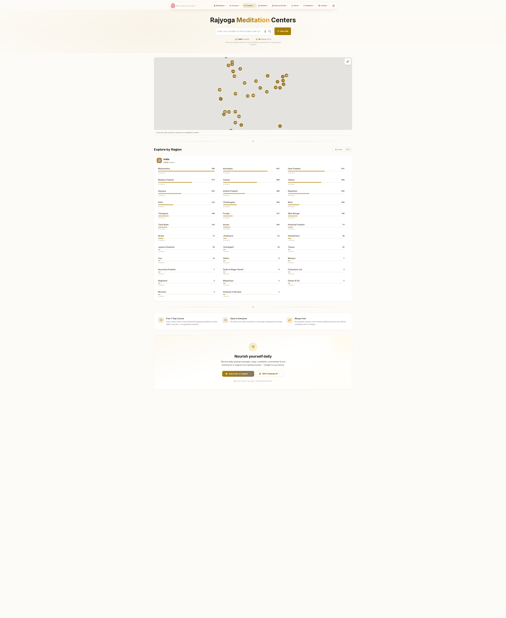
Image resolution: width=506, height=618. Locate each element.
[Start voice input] (265, 31)
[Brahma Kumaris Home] (183, 5)
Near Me (284, 31)
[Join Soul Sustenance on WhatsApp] (334, 6)
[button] (235, 94)
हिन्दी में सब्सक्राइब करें (270, 374)
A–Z (347, 149)
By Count (338, 149)
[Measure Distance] (348, 61)
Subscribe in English (238, 374)
